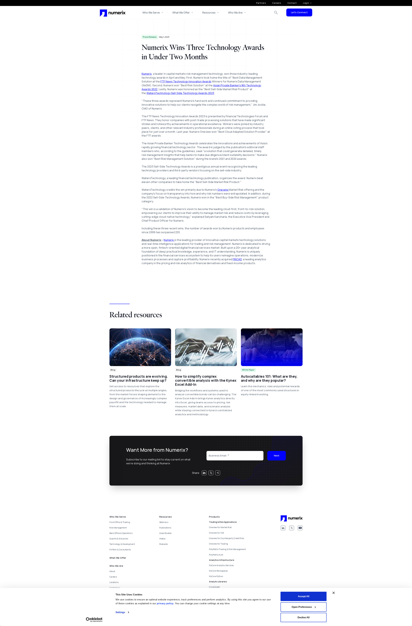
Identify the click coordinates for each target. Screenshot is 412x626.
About (112, 571)
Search (276, 12)
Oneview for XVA (216, 532)
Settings (120, 612)
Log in (306, 2)
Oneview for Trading (218, 543)
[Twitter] (291, 528)
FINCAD (237, 259)
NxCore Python (216, 576)
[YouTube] (300, 528)
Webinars (163, 522)
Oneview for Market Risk (220, 527)
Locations (114, 582)
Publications (165, 527)
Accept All (303, 596)
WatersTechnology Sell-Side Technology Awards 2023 (180, 93)
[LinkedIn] (283, 528)
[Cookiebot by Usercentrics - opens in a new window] (94, 619)
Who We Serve (151, 12)
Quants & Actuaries (118, 538)
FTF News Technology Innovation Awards (185, 81)
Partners (261, 2)
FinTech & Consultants (120, 549)
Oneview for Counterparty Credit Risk (226, 538)
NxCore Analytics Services (221, 565)
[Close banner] (333, 593)
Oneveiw (223, 189)
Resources (208, 12)
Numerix (147, 74)
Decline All (303, 617)
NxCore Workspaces (218, 570)
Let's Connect (299, 12)
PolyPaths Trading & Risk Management (227, 549)
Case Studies (165, 533)
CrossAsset (214, 587)
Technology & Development (122, 544)
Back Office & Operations (120, 533)
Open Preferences (302, 607)
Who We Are (235, 12)
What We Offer (181, 12)
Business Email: (218, 455)
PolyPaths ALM (216, 554)
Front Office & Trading (119, 522)
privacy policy (165, 603)
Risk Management (118, 527)
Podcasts (163, 544)
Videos (162, 538)
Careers (276, 2)
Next (276, 455)
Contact (292, 2)
